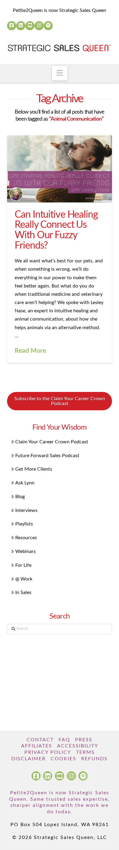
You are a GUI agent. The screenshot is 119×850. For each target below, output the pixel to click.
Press (83, 739)
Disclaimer (28, 758)
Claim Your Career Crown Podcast (51, 441)
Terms (85, 752)
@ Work (23, 579)
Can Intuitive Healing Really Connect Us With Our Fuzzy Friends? (56, 230)
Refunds (94, 758)
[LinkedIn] (20, 25)
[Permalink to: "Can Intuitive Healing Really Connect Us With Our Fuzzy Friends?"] (59, 168)
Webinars (25, 551)
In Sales (23, 592)
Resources (26, 537)
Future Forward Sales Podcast (47, 455)
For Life (23, 565)
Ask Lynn (24, 482)
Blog (20, 496)
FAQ (64, 739)
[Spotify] (48, 25)
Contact (40, 739)
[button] (59, 73)
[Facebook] (11, 25)
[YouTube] (29, 25)
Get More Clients (33, 469)
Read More (30, 351)
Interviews (26, 510)
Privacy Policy (47, 752)
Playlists (24, 523)
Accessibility (77, 745)
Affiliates (36, 745)
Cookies (63, 758)
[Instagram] (39, 25)
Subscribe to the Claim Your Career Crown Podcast (59, 401)
